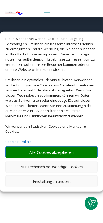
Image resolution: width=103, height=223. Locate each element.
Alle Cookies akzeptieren (51, 152)
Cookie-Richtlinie (18, 141)
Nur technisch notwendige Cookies (51, 166)
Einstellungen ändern (52, 181)
